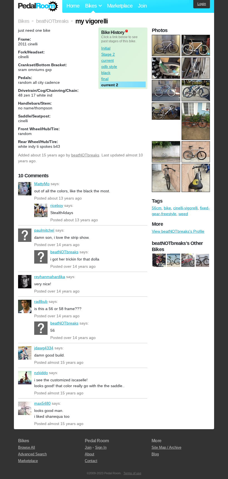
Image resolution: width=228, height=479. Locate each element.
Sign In (100, 447)
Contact (91, 461)
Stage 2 (108, 54)
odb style (109, 66)
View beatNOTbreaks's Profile (178, 231)
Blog (155, 454)
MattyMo (24, 188)
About (89, 454)
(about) (126, 31)
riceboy (41, 210)
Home (73, 6)
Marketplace (120, 6)
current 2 (109, 85)
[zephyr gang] (159, 260)
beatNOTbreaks (85, 155)
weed (183, 214)
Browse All (26, 447)
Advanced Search (32, 454)
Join (142, 6)
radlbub (24, 306)
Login (201, 4)
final (104, 79)
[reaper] (188, 260)
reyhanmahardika (24, 281)
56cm (157, 208)
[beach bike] (173, 260)
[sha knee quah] (202, 260)
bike (167, 208)
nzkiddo (24, 377)
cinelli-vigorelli (185, 208)
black (105, 72)
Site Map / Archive (166, 447)
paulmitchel (24, 235)
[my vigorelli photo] (167, 37)
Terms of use (132, 473)
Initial (105, 48)
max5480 (24, 408)
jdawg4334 (24, 353)
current (107, 60)
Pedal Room (38, 6)
